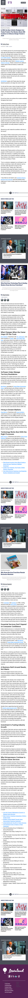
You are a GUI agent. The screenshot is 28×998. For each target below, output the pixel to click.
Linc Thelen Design (5, 57)
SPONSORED (3, 46)
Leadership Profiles (8, 985)
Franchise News (7, 983)
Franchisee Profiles (8, 987)
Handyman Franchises (8, 989)
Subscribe (23, 2)
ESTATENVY (4, 81)
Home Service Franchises (5, 27)
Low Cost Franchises (8, 992)
